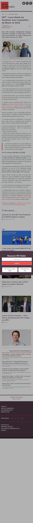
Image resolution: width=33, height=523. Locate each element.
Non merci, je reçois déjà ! (9, 270)
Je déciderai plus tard (24, 270)
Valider (16, 263)
